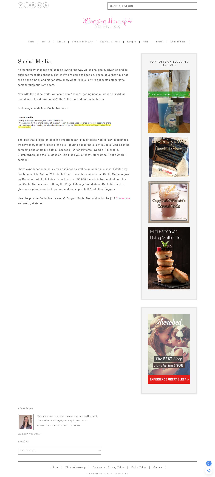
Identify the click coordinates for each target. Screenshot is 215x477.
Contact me (123, 198)
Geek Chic (62, 425)
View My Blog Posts (29, 434)
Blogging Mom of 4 (107, 23)
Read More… (74, 425)
